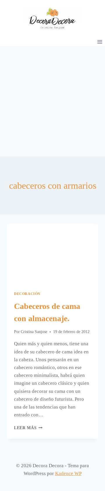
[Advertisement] (52, 101)
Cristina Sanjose (34, 332)
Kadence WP (68, 473)
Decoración (27, 294)
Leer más (28, 428)
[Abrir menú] (99, 41)
